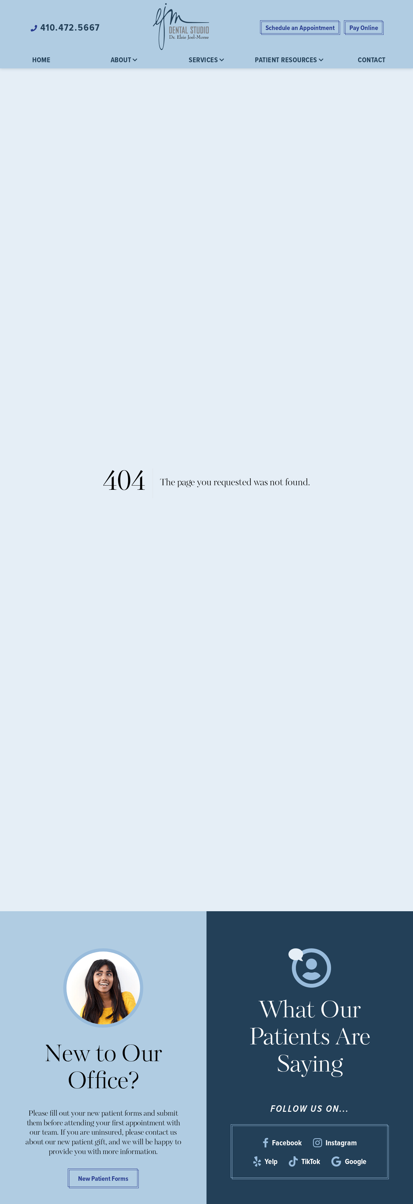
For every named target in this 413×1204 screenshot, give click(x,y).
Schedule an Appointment (300, 28)
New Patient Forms (103, 1178)
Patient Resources (286, 59)
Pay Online (363, 28)
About (121, 59)
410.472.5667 (69, 27)
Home (41, 59)
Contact (372, 59)
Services (203, 59)
